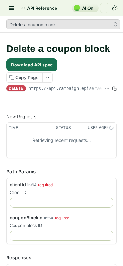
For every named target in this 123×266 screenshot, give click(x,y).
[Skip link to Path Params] (2, 172)
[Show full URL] (107, 89)
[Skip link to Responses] (2, 258)
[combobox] (61, 203)
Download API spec (32, 64)
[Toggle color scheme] (115, 8)
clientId (18, 184)
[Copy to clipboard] (114, 89)
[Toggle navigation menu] (11, 8)
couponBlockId (26, 217)
